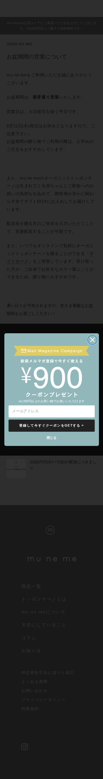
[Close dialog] (92, 339)
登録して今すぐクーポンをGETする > (51, 425)
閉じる (51, 437)
